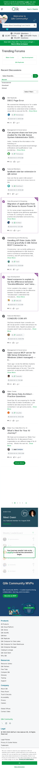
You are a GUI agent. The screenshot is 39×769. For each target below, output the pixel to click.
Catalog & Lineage (7, 650)
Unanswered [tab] (6, 82)
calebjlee (20, 449)
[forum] (3, 98)
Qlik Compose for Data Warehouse (12, 644)
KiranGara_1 (19, 186)
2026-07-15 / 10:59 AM (16, 265)
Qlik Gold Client (6, 653)
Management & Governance (17, 130)
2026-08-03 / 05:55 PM (17, 339)
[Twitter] (2, 723)
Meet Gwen (9, 517)
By (17, 115)
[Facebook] (10, 723)
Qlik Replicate (19, 62)
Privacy (3, 700)
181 (10, 343)
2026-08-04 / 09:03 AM (17, 453)
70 (10, 194)
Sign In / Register (32, 9)
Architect (18, 222)
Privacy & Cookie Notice (9, 742)
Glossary (4, 675)
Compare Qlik (5, 672)
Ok (19, 763)
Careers (3, 703)
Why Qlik (4, 656)
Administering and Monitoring (17, 238)
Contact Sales (5, 711)
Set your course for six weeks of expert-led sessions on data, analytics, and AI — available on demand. (19, 493)
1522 (10, 162)
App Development (27, 57)
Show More (33, 111)
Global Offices (5, 709)
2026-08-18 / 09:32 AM (17, 417)
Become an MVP (10, 596)
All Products (5, 624)
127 (10, 421)
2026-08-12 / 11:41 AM (16, 380)
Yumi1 (17, 261)
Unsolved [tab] (5, 85)
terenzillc (19, 376)
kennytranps (19, 115)
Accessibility (5, 697)
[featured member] (32, 513)
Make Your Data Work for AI (17, 428)
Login (27, 2)
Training (3, 678)
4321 (10, 230)
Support (3, 681)
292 (10, 384)
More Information (19, 767)
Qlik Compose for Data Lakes (10, 641)
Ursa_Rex (18, 413)
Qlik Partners (5, 666)
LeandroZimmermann (22, 335)
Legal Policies (5, 739)
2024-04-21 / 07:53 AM (16, 158)
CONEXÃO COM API (17, 318)
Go (35, 76)
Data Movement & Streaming (17, 201)
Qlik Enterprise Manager (9, 647)
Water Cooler (10, 57)
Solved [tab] (4, 88)
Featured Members (13, 169)
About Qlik (4, 689)
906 (10, 457)
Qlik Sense (4, 630)
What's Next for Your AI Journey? (18, 431)
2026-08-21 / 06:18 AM (16, 190)
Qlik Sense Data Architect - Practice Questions (20, 395)
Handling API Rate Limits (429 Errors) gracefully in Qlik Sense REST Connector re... (22, 242)
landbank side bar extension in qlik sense (21, 172)
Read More (7, 524)
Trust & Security (6, 694)
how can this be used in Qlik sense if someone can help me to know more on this (21, 180)
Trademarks (5, 745)
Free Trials (4, 669)
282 (10, 269)
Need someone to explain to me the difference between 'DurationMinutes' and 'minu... (21, 281)
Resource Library (6, 663)
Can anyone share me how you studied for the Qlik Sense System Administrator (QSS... (22, 134)
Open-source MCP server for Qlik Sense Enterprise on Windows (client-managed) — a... (21, 356)
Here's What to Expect (19, 44)
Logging (9, 552)
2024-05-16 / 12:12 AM (16, 226)
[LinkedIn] (6, 723)
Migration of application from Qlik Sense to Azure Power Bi (21, 205)
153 (10, 308)
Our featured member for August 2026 (16, 521)
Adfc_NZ (18, 300)
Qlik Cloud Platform (7, 627)
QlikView (4, 635)
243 (10, 123)
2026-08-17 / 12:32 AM (16, 304)
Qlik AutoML (5, 633)
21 (20, 457)
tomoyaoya (19, 154)
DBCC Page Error (15, 100)
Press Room (5, 691)
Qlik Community (7, 719)
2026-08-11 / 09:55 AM (16, 119)
